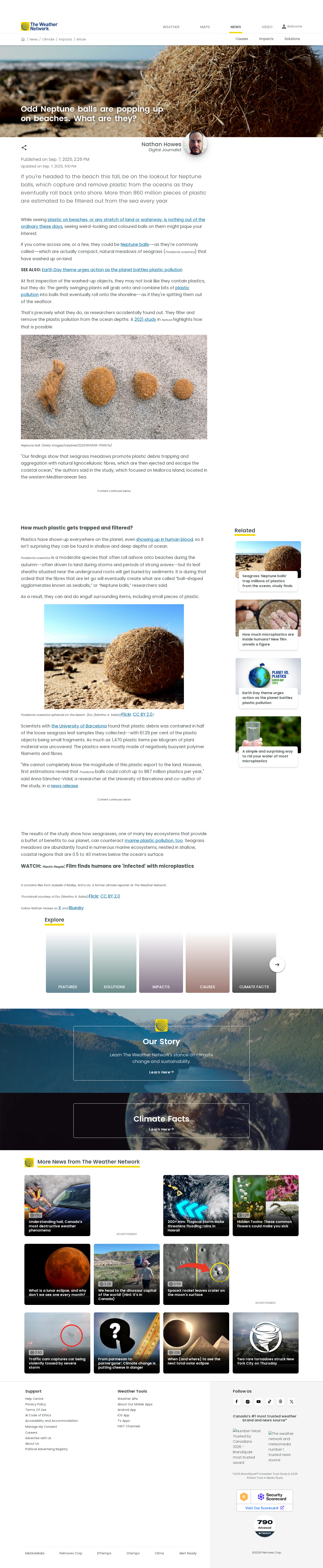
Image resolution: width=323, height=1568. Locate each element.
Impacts (65, 39)
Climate (48, 39)
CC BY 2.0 (142, 714)
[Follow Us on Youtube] (258, 1402)
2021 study (145, 319)
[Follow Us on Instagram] (247, 1402)
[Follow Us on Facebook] (236, 1402)
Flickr (126, 714)
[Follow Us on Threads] (280, 1402)
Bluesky (76, 908)
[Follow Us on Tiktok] (269, 1402)
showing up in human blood (164, 539)
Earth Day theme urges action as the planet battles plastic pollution (112, 270)
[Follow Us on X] (291, 1402)
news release (64, 786)
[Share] (24, 147)
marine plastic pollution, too (154, 841)
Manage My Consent (41, 1427)
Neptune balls (135, 244)
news (34, 39)
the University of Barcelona (79, 726)
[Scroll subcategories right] (277, 964)
